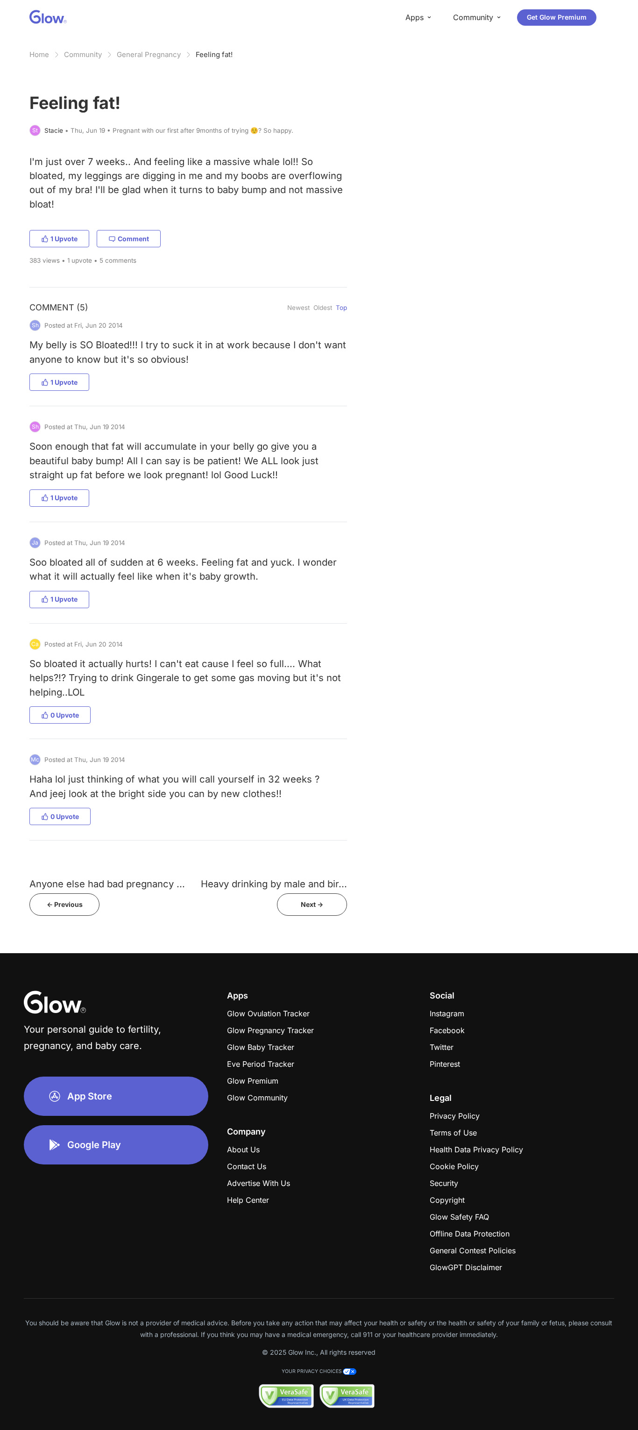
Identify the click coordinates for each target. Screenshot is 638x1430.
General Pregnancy (149, 54)
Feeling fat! (214, 54)
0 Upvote (64, 715)
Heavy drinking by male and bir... (274, 884)
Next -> (312, 904)
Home (39, 54)
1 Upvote (64, 239)
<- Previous (65, 904)
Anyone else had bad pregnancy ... (107, 884)
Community (83, 54)
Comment (133, 239)
